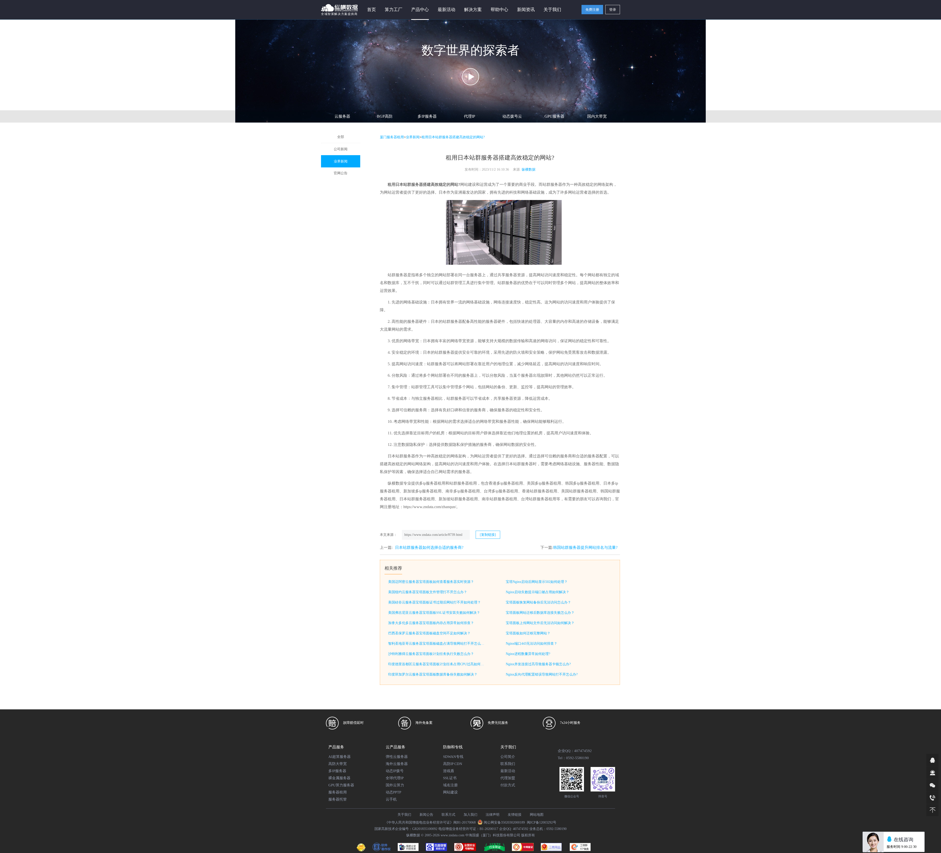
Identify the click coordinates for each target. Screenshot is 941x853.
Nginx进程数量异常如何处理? (528, 654)
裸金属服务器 (339, 778)
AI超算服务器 (339, 757)
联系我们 (507, 764)
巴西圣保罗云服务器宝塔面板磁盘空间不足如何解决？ (429, 633)
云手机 (391, 799)
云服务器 (342, 116)
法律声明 (492, 814)
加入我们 (470, 814)
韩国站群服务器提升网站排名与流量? (585, 547)
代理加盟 (507, 778)
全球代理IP (395, 778)
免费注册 (592, 10)
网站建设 (450, 792)
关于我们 (404, 814)
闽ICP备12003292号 (541, 822)
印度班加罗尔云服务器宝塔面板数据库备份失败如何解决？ (432, 674)
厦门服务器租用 (392, 137)
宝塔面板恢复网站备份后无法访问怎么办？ (538, 602)
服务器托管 (337, 799)
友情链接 (514, 814)
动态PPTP (393, 792)
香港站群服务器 (535, 491)
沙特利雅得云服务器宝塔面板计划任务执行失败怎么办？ (431, 654)
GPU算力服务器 (341, 785)
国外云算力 (395, 785)
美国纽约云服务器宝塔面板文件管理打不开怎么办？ (427, 592)
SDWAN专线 (453, 757)
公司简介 (507, 757)
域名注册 (450, 785)
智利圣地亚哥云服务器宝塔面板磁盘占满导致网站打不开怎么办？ (437, 643)
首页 (371, 9)
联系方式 (448, 814)
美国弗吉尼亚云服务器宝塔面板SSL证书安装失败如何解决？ (434, 613)
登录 (612, 10)
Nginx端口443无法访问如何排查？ (531, 643)
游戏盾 (448, 771)
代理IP (469, 116)
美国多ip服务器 (540, 483)
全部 (340, 137)
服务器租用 (337, 792)
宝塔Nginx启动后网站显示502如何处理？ (537, 582)
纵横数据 (528, 169)
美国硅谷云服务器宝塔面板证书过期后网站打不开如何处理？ (434, 602)
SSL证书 (450, 778)
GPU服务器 (554, 116)
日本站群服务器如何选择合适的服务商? (429, 547)
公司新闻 (340, 149)
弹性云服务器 (397, 757)
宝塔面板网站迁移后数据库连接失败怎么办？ (540, 613)
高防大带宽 (337, 764)
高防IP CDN (452, 764)
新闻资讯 (526, 9)
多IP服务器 (427, 116)
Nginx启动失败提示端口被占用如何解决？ (537, 592)
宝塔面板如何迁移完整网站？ (528, 633)
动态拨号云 (512, 116)
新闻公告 (426, 814)
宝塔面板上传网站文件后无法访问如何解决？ (540, 623)
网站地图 (537, 814)
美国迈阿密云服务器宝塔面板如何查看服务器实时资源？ (431, 582)
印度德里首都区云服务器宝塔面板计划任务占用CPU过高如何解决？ (437, 664)
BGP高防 (385, 116)
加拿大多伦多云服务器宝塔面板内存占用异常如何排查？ (431, 623)
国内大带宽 (597, 116)
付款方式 (507, 785)
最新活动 (446, 9)
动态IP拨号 (395, 771)
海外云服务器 (397, 764)
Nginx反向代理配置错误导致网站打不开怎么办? (542, 674)
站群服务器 (397, 275)
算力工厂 (393, 9)
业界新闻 (340, 161)
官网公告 (340, 173)
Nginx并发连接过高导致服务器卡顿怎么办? (538, 664)
